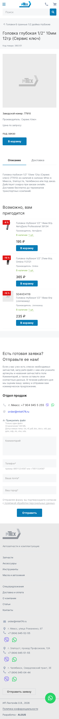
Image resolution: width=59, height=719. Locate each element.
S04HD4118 (23, 294)
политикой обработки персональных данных (29, 503)
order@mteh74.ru (18, 411)
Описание (14, 160)
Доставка (37, 160)
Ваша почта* (12, 478)
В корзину (14, 141)
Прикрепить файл (16, 420)
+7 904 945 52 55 (46, 4)
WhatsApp (53, 405)
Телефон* (10, 463)
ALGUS (22, 714)
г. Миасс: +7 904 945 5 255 (26, 405)
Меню (4, 4)
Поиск (53, 12)
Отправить (29, 512)
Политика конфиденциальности (20, 708)
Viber (47, 405)
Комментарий (12, 440)
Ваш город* (11, 490)
